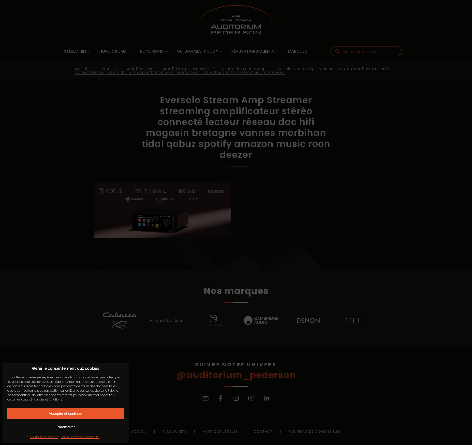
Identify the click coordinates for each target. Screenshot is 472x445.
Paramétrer (66, 427)
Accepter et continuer (66, 413)
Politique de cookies (44, 437)
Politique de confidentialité (80, 437)
